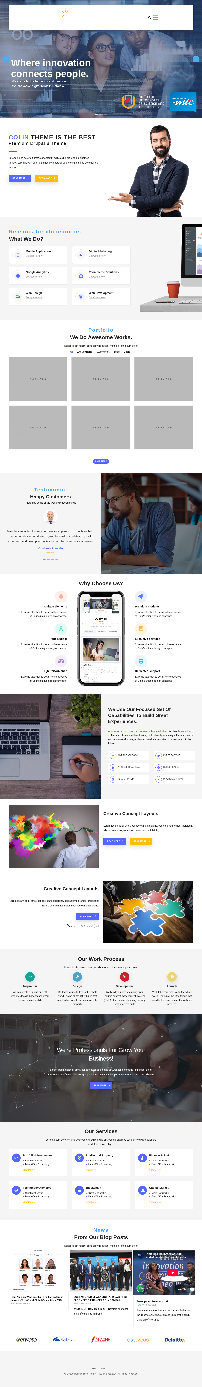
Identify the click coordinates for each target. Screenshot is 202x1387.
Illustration (19, 447)
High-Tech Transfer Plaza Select (94, 1373)
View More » (29, 1170)
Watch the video (80, 926)
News (12, 1305)
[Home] (45, 17)
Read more (19, 178)
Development (125, 986)
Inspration (30, 986)
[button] (44, 559)
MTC (94, 1368)
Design (77, 986)
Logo (15, 398)
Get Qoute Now (34, 255)
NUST (104, 1368)
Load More (101, 461)
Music (78, 447)
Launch (172, 986)
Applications (81, 398)
